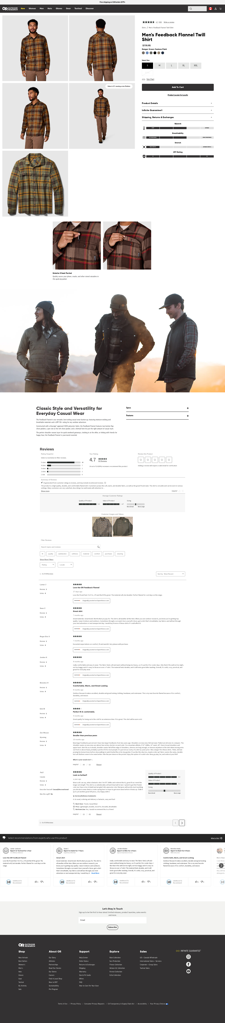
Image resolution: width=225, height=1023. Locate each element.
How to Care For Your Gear (89, 986)
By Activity (23, 986)
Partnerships (53, 965)
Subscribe (112, 927)
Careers (51, 975)
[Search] (184, 8)
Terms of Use (63, 1004)
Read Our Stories (55, 968)
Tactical (21, 982)
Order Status (83, 961)
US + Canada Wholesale (148, 958)
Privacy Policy (76, 1004)
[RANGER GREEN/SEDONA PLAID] (143, 52)
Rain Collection (115, 958)
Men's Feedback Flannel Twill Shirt (161, 28)
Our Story (52, 958)
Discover (90, 9)
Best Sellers (23, 961)
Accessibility (142, 1004)
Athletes (52, 961)
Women (32, 9)
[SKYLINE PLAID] (147, 52)
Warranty (82, 972)
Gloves (21, 975)
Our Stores (53, 972)
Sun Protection (115, 961)
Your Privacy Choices (157, 1004)
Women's (22, 965)
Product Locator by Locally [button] (178, 95)
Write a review (169, 22)
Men (42, 9)
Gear (20, 979)
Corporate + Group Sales (149, 965)
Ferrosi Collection (116, 972)
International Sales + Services (150, 961)
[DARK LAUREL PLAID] (151, 52)
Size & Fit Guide (85, 975)
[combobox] (197, 8)
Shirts (144, 28)
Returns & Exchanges (87, 965)
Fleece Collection (116, 965)
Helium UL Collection (117, 968)
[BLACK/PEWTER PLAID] (155, 52)
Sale (20, 989)
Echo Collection (115, 975)
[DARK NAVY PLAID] (162, 52)
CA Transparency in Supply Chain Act (121, 1004)
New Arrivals (23, 958)
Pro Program (53, 989)
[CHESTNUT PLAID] (158, 52)
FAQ (80, 982)
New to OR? (53, 982)
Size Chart (150, 79)
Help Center (83, 958)
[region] (112, 2)
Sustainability (54, 986)
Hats (20, 972)
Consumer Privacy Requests (94, 1004)
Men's (21, 968)
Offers (81, 979)
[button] (220, 8)
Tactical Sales (145, 968)
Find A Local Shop (55, 979)
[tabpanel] (75, 251)
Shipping (82, 968)
